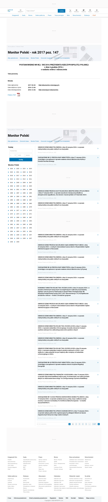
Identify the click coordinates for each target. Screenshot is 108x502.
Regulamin (53, 498)
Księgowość (15, 15)
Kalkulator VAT (57, 482)
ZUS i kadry (11, 465)
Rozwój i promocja (12, 484)
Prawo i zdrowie (42, 471)
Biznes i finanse (58, 459)
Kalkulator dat (57, 478)
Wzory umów (88, 484)
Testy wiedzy (26, 492)
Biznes (30, 15)
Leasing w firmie (58, 467)
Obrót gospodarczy (12, 463)
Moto (68, 15)
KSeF (94, 15)
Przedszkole (26, 478)
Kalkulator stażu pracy (59, 486)
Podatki (9, 459)
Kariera (61, 498)
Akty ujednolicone (13, 58)
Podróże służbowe (74, 484)
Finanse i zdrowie (58, 469)
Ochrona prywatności (20, 498)
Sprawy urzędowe (43, 465)
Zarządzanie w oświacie (29, 486)
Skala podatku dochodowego (76, 488)
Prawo (49, 15)
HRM (24, 469)
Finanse (87, 463)
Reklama (81, 498)
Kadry (23, 15)
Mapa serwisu (90, 498)
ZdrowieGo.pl (88, 478)
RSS (67, 498)
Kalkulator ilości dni (59, 480)
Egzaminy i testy (27, 484)
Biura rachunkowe (74, 457)
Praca (40, 467)
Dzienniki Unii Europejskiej (62, 58)
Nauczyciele (26, 482)
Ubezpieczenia (27, 463)
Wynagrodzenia (27, 461)
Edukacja (87, 15)
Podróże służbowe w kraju (75, 478)
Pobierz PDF (12, 95)
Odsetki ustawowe (74, 486)
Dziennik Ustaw (24, 58)
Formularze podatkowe (90, 486)
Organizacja (11, 478)
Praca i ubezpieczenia (59, 463)
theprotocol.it (88, 488)
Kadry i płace (11, 486)
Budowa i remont (89, 465)
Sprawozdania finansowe (75, 467)
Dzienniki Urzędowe (46, 58)
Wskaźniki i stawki (74, 476)
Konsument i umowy (44, 463)
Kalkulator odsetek (58, 484)
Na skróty (87, 476)
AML (70, 469)
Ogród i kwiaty (88, 467)
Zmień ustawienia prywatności (38, 498)
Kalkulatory (57, 476)
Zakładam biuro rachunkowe (76, 459)
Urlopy (24, 465)
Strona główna (11, 46)
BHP (24, 467)
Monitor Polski (20, 46)
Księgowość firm (12, 457)
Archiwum (87, 480)
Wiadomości (88, 459)
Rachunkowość (11, 461)
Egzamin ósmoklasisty (28, 490)
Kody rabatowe (88, 482)
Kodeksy (41, 488)
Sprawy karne (42, 461)
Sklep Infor (41, 469)
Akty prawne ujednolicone (45, 486)
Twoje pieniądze (59, 15)
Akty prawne (42, 476)
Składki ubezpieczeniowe (75, 482)
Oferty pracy (88, 490)
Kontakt (73, 498)
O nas (9, 498)
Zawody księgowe (12, 467)
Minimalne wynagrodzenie (75, 480)
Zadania (10, 482)
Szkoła (24, 480)
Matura (25, 488)
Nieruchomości (77, 15)
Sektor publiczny (40, 15)
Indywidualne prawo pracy (29, 459)
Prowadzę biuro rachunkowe (76, 461)
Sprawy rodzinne (43, 459)
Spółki (55, 461)
